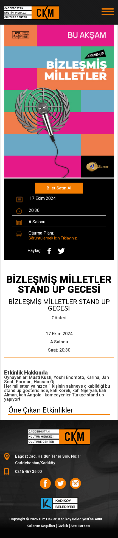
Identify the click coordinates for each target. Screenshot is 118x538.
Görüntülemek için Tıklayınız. (53, 238)
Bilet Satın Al (59, 188)
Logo (31, 15)
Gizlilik (62, 526)
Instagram (75, 483)
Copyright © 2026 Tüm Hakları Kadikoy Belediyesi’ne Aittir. (56, 519)
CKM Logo (59, 436)
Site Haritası (80, 526)
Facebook (45, 483)
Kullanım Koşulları (41, 526)
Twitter (60, 483)
